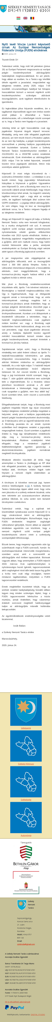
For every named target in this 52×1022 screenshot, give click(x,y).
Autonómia (26, 835)
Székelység (26, 799)
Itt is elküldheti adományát (17, 1001)
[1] (28, 486)
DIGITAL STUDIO (38, 1014)
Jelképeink (26, 728)
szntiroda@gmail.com (26, 944)
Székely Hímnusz (26, 763)
